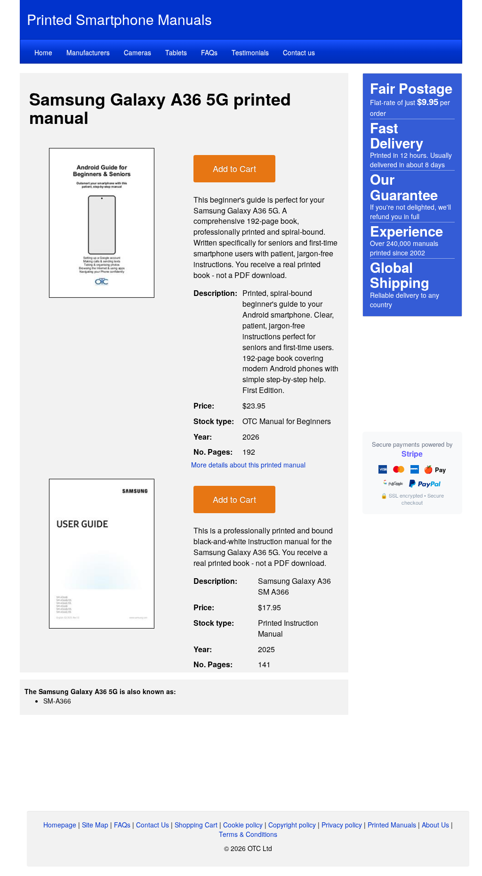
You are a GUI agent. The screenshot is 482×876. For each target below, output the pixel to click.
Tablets (176, 52)
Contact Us (152, 824)
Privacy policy (341, 824)
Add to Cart (234, 168)
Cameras (137, 52)
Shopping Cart (196, 824)
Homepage (59, 824)
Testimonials (250, 52)
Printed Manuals (392, 824)
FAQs (209, 52)
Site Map (95, 824)
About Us (435, 824)
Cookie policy (243, 824)
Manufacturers (88, 52)
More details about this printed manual (248, 464)
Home (43, 52)
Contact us (299, 52)
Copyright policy (292, 824)
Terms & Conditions (248, 834)
